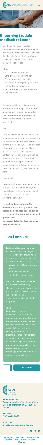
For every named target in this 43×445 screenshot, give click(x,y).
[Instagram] (39, 431)
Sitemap (21, 442)
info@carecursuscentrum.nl (18, 425)
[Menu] (39, 5)
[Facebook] (31, 431)
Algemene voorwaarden (15, 440)
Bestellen (27, 367)
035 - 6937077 (11, 416)
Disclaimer (32, 440)
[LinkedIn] (35, 431)
